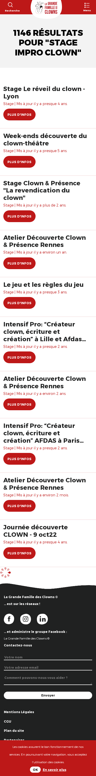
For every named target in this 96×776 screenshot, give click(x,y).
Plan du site (14, 730)
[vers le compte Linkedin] (45, 618)
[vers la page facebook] (12, 618)
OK (35, 769)
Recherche (10, 10)
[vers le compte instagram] (28, 618)
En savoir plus (54, 769)
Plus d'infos (19, 114)
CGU (7, 721)
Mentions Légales (19, 712)
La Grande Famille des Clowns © (26, 638)
